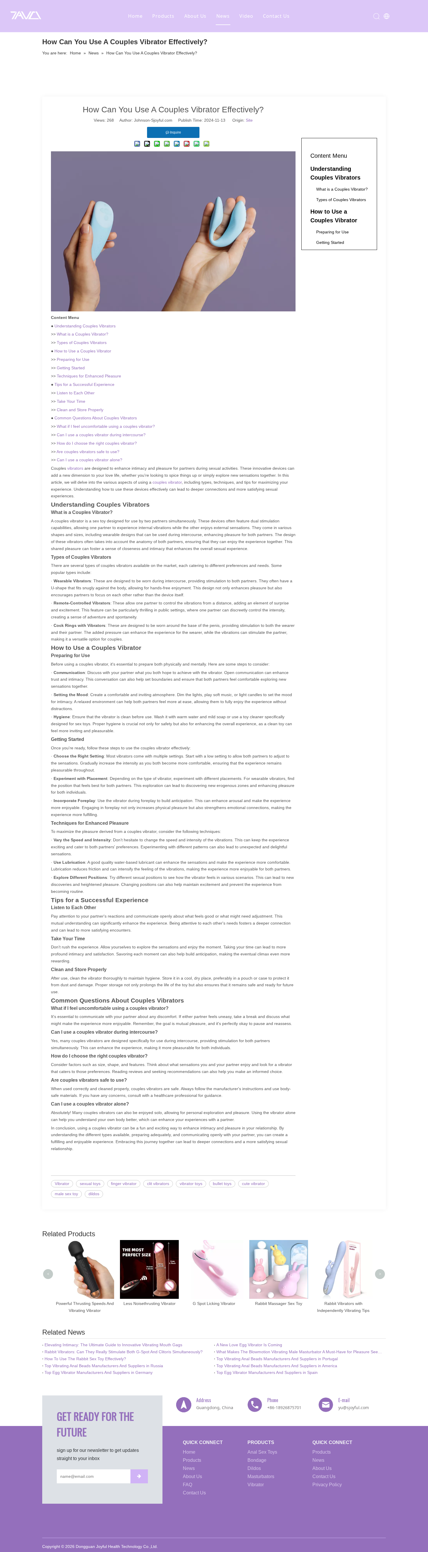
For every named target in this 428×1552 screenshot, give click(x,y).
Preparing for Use (73, 359)
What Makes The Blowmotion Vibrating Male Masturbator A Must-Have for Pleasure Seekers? (299, 1351)
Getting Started (71, 368)
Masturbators (260, 1476)
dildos (94, 1193)
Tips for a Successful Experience (84, 384)
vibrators (75, 468)
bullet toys (222, 1183)
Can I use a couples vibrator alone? (89, 459)
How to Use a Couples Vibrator (82, 351)
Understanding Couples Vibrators (85, 326)
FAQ (187, 1484)
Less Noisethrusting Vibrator (149, 1303)
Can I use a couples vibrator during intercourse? (101, 434)
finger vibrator (124, 1183)
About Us (195, 16)
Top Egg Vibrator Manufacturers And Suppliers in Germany (99, 1372)
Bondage (256, 1460)
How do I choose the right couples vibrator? (97, 443)
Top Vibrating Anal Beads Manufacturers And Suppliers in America (276, 1365)
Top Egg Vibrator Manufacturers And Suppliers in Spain (267, 1372)
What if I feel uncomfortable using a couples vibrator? (106, 426)
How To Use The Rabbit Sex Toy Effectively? (85, 1358)
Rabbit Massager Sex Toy (278, 1303)
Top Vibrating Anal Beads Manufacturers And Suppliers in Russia (104, 1365)
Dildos (254, 1468)
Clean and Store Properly (80, 409)
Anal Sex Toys (262, 1452)
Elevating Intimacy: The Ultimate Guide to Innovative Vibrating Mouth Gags (113, 1344)
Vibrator (62, 1183)
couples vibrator (167, 482)
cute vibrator (253, 1183)
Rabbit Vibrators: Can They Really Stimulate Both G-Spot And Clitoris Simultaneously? (124, 1351)
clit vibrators (158, 1183)
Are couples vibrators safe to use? (87, 451)
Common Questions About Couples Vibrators (95, 418)
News (222, 16)
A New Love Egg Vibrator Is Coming (249, 1344)
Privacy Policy (327, 1484)
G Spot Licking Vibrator (214, 1303)
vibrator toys (191, 1183)
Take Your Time (71, 401)
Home (135, 16)
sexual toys (90, 1183)
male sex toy (66, 1193)
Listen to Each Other (76, 393)
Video (246, 16)
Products (163, 16)
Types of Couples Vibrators (82, 342)
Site (249, 120)
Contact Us (276, 16)
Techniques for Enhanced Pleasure (89, 376)
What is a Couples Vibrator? (82, 334)
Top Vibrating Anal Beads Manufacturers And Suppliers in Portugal (277, 1358)
